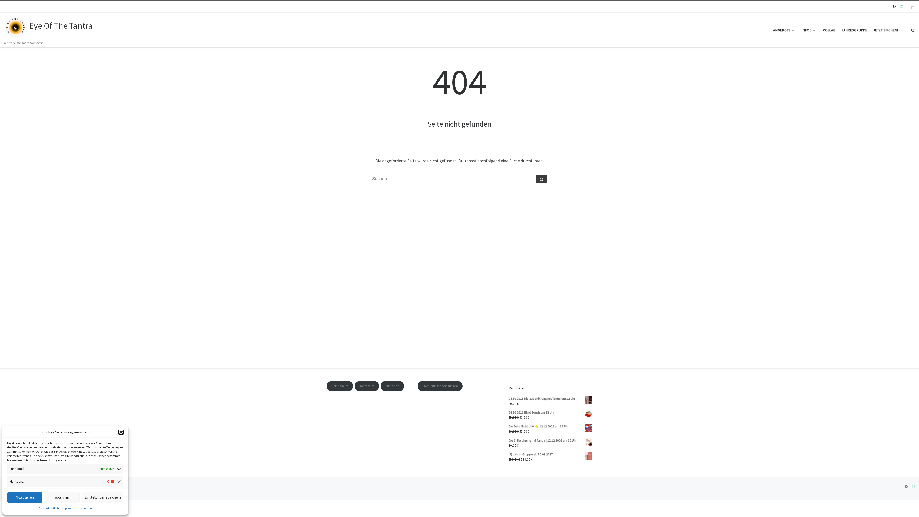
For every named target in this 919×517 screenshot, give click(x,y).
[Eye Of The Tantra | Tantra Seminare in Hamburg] (16, 26)
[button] (121, 432)
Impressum (69, 508)
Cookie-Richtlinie (49, 508)
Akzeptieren (25, 497)
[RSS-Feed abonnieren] (894, 7)
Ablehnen (62, 497)
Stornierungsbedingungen (440, 386)
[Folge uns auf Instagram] (901, 7)
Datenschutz (339, 386)
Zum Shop (392, 386)
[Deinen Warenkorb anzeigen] (913, 7)
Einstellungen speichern (103, 497)
